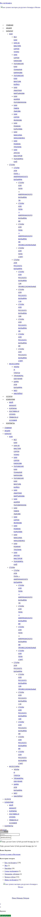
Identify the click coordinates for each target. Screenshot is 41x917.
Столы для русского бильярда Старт (22, 355)
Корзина (13, 408)
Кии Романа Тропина (17, 144)
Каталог (9, 31)
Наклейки (18, 393)
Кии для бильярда (11, 863)
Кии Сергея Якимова (18, 117)
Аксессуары (14, 364)
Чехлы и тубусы (10, 877)
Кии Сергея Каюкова (18, 58)
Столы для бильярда (11, 871)
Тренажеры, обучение (12, 874)
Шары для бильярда (11, 880)
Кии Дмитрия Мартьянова (19, 90)
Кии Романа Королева (18, 126)
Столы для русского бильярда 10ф (22, 310)
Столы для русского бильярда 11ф (22, 295)
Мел (15, 390)
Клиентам (10, 399)
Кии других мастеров (18, 153)
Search (6, 831)
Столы (12, 164)
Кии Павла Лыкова (17, 108)
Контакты (10, 423)
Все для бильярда (6, 3)
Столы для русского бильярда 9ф (22, 325)
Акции (9, 28)
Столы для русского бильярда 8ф (22, 340)
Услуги (9, 396)
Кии (11, 34)
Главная (9, 25)
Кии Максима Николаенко (19, 135)
